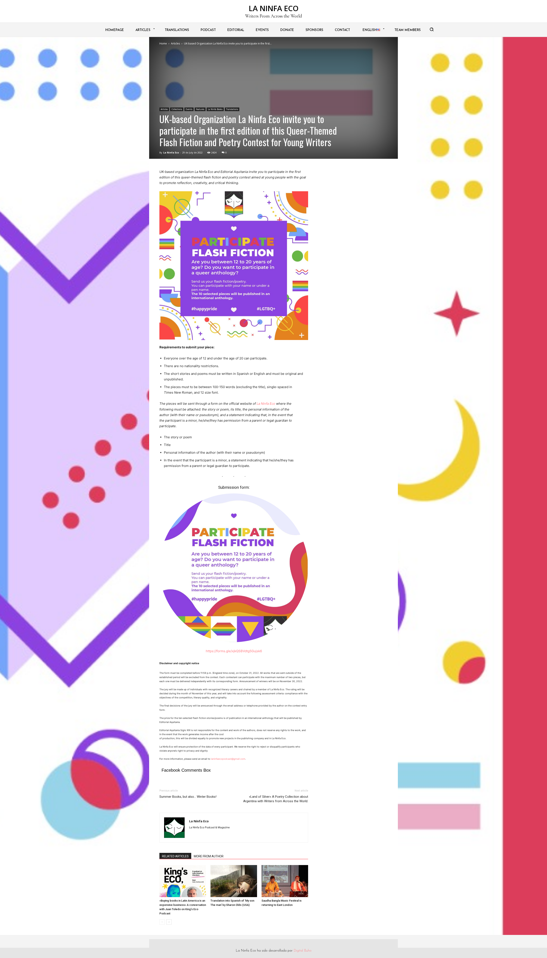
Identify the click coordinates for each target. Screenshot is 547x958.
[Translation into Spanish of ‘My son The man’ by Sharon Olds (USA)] (233, 881)
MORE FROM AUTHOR (209, 856)
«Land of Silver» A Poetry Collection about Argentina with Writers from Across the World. (275, 799)
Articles (175, 43)
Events (189, 109)
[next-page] (169, 922)
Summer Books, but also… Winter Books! (187, 797)
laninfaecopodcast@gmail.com (228, 758)
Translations (232, 109)
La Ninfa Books (215, 109)
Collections (176, 109)
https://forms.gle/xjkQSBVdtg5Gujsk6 (234, 651)
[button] (431, 29)
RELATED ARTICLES (175, 856)
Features (200, 109)
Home (163, 43)
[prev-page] (162, 922)
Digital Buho (303, 950)
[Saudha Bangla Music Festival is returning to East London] (285, 881)
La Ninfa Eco (171, 152)
